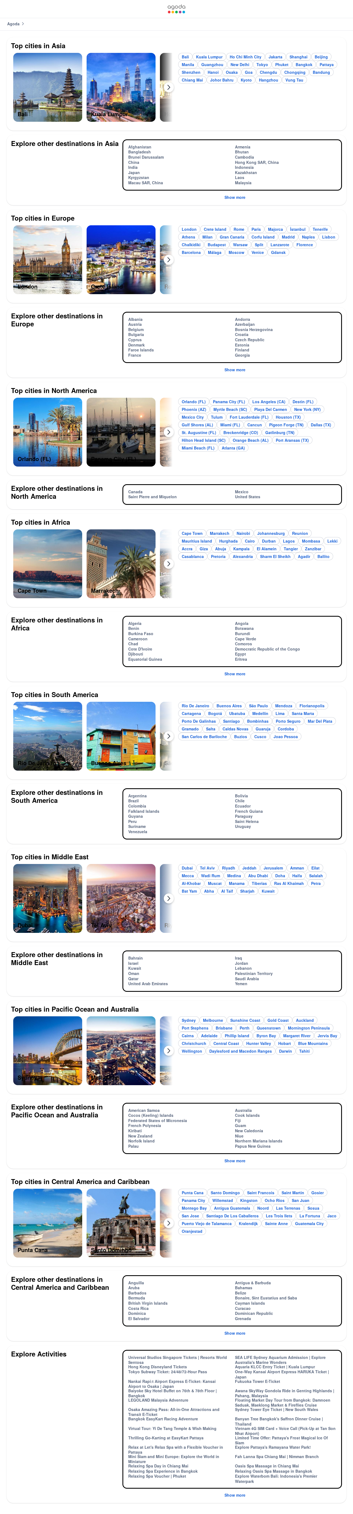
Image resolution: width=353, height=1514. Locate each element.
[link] (176, 8)
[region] (93, 89)
